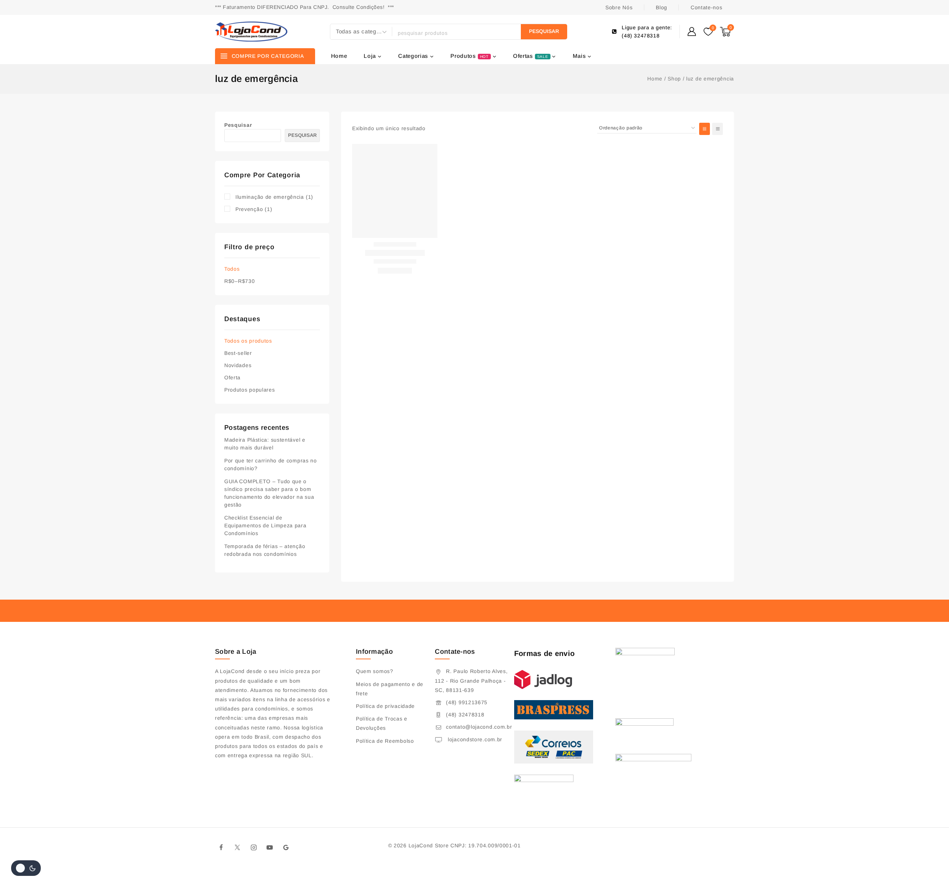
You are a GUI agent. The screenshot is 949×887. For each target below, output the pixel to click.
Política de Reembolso (385, 741)
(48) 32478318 (465, 715)
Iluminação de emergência (274, 197)
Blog (661, 7)
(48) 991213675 (466, 702)
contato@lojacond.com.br (479, 727)
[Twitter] (237, 847)
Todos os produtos (248, 341)
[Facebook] (221, 847)
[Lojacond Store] (251, 32)
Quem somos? (374, 671)
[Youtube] (270, 847)
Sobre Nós (618, 7)
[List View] (717, 129)
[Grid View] (704, 129)
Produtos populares (249, 390)
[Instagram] (253, 847)
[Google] (286, 847)
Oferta (232, 377)
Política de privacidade (385, 706)
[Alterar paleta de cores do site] (26, 868)
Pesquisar (238, 125)
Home (339, 56)
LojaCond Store (429, 845)
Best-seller (238, 353)
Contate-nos (707, 7)
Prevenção (253, 209)
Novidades (237, 365)
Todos (232, 269)
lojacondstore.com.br (474, 739)
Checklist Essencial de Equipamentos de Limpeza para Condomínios (265, 525)
